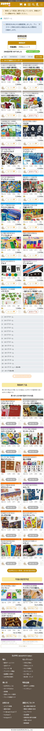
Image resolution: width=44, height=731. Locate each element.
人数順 (22, 57)
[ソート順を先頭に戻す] (2, 57)
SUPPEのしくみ (8, 686)
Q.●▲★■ (27, 616)
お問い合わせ (28, 720)
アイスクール (28, 151)
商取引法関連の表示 (30, 709)
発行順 (30, 57)
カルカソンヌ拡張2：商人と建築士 (31, 67)
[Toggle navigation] (41, 4)
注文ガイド (7, 665)
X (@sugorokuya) (9, 712)
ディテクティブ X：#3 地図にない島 (32, 588)
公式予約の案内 (8, 677)
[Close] (39, 24)
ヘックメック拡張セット (29, 95)
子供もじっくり (28, 665)
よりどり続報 (8, 706)
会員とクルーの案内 (10, 694)
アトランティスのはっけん (7, 207)
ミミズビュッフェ (29, 515)
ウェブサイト (28, 712)
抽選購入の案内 (8, 674)
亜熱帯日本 (27, 235)
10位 (26, 126)
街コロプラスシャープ (9, 123)
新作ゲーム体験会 (29, 686)
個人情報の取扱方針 (30, 706)
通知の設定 (7, 709)
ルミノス (26, 487)
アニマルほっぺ (6, 235)
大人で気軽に (28, 668)
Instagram (7, 717)
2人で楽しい (27, 674)
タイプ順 (39, 57)
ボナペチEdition (8, 688)
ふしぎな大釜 (6, 515)
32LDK (26, 123)
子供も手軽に (28, 663)
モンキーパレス (28, 431)
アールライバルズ (7, 151)
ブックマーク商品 (9, 671)
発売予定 (9, 608)
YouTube (6, 715)
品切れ (31, 116)
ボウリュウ (4, 487)
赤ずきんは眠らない (30, 179)
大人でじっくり (28, 671)
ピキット (26, 543)
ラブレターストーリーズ (7, 403)
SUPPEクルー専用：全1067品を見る (22, 571)
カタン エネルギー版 (8, 431)
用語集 (6, 691)
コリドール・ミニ (7, 616)
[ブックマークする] (19, 87)
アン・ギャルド (28, 263)
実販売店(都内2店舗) (30, 717)
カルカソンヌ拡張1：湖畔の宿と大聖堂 (10, 67)
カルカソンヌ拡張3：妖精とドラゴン (10, 95)
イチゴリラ (5, 291)
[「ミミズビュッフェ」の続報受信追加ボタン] (24, 535)
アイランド (5, 179)
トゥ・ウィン (5, 588)
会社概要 (26, 715)
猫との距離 (27, 459)
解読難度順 (13, 57)
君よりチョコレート (8, 459)
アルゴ (3, 263)
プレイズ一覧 (8, 668)
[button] (33, 51)
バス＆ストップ (6, 543)
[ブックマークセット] (25, 4)
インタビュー (28, 688)
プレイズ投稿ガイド (10, 697)
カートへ (10, 88)
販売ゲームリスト (9, 663)
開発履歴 (26, 723)
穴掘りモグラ (28, 207)
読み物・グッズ (28, 677)
